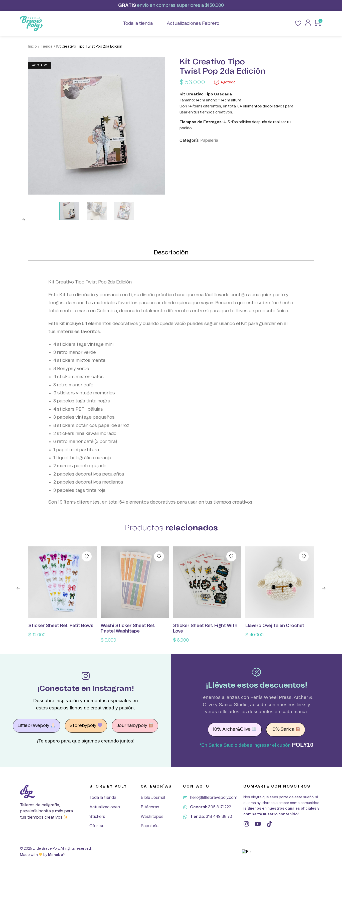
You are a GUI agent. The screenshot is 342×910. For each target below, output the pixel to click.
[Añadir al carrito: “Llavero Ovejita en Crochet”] (280, 582)
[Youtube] (258, 824)
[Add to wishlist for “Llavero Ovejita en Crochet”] (304, 556)
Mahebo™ (56, 855)
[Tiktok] (269, 824)
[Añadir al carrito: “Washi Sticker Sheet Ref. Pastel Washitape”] (135, 582)
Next (23, 220)
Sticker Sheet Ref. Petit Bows (60, 626)
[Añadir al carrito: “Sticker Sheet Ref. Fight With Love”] (207, 582)
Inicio (32, 46)
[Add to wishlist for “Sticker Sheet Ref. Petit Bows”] (87, 556)
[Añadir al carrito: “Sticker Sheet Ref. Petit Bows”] (63, 582)
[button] (18, 588)
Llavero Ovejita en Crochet (274, 626)
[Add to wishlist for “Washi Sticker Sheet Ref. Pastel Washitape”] (159, 556)
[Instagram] (246, 824)
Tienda (47, 46)
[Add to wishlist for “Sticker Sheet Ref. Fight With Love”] (231, 556)
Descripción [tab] (171, 253)
